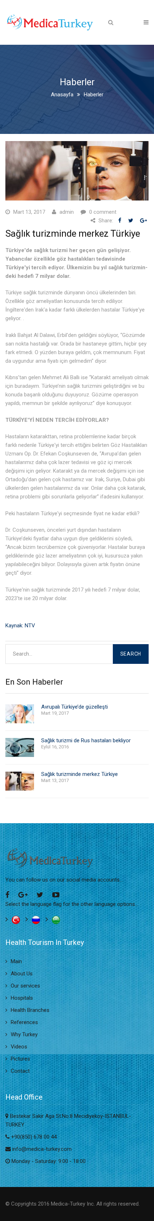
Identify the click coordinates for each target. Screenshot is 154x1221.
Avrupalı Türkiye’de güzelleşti (74, 707)
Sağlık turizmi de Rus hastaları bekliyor (86, 740)
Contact (20, 1071)
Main (16, 961)
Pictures (20, 1059)
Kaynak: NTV (20, 625)
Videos (19, 1046)
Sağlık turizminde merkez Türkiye (79, 774)
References (24, 1022)
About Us (22, 973)
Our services (25, 986)
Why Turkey (24, 1034)
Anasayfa (62, 94)
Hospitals (22, 998)
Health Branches (30, 1010)
